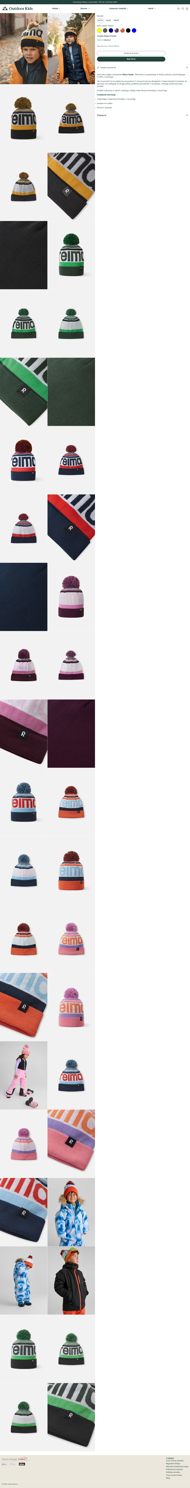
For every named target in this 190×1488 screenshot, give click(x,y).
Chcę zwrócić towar (174, 1475)
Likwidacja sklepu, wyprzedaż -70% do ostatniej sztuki (95, 2)
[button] (187, 9)
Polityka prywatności (174, 1469)
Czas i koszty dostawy (175, 1461)
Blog (168, 1478)
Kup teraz (131, 59)
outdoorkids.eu (12, 1484)
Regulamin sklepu (173, 1464)
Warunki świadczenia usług (177, 1467)
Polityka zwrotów (173, 1472)
